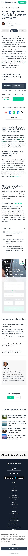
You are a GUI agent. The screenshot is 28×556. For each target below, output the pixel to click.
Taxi (15, 31)
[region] (14, 543)
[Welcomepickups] (14, 465)
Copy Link (14, 117)
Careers (14, 502)
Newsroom (14, 490)
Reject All (14, 544)
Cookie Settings (14, 504)
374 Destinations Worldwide (13, 455)
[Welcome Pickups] (11, 2)
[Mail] (6, 112)
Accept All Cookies (14, 548)
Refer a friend (14, 500)
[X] (22, 112)
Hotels (14, 511)
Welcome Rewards (14, 497)
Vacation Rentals (14, 513)
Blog (14, 488)
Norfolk (8, 7)
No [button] (17, 397)
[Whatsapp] (14, 112)
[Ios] (9, 477)
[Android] (19, 478)
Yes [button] (11, 397)
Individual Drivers (14, 518)
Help (15, 469)
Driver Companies (14, 520)
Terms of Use (14, 493)
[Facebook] (10, 112)
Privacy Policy (14, 495)
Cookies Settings (14, 553)
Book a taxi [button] (22, 2)
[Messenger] (18, 112)
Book (18, 99)
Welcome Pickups (15, 176)
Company (14, 486)
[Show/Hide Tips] (24, 228)
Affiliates (14, 515)
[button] (2, 2)
